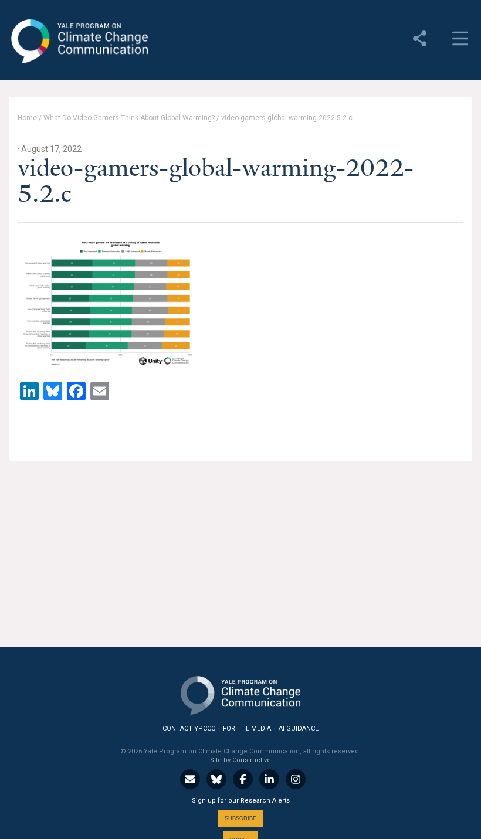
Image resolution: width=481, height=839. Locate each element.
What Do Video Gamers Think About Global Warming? (129, 118)
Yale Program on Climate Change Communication (78, 41)
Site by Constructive (240, 760)
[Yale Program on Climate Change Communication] (240, 692)
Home (27, 118)
